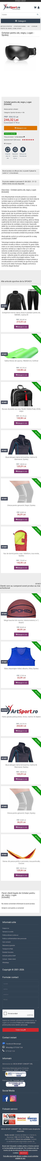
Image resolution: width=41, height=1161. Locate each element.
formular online (18, 1080)
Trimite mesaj (20, 1030)
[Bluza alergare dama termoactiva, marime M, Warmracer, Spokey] (21, 451)
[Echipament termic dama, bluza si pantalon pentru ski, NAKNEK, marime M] (21, 307)
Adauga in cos (21, 128)
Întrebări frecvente (7, 952)
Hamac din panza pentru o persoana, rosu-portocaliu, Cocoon (21, 862)
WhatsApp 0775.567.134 (14, 1047)
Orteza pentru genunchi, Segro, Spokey (21, 505)
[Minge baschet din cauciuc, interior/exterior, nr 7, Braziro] (21, 614)
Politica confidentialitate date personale (14, 938)
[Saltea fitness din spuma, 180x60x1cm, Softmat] (21, 355)
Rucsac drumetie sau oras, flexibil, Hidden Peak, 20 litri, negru (21, 410)
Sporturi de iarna (19, 26)
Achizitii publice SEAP (9, 955)
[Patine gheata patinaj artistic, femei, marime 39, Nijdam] (21, 711)
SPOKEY (15, 109)
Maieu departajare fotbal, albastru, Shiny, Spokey (21, 669)
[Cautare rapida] (37, 14)
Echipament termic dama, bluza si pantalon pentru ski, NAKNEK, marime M (21, 314)
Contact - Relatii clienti (9, 959)
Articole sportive (6, 26)
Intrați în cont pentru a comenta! (13, 908)
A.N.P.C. (16, 1070)
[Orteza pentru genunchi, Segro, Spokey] (21, 499)
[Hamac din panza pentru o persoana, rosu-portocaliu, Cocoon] (21, 855)
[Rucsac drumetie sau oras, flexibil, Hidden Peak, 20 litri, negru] (21, 403)
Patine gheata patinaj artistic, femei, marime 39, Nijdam (21, 717)
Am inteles (23, 1153)
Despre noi (5, 928)
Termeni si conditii (7, 932)
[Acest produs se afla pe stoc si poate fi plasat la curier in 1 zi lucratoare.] (24, 137)
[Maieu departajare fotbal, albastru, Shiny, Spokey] (21, 662)
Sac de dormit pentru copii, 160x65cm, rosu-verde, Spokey (21, 555)
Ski (29, 26)
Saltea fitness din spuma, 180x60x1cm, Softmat (21, 361)
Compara (8, 143)
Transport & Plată (7, 949)
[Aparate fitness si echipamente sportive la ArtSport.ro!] (12, 10)
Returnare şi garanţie (8, 945)
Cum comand (6, 942)
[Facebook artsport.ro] (5, 1101)
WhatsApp (5, 962)
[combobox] (20, 15)
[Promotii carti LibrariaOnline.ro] (13, 1101)
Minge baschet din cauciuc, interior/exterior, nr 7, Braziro (21, 621)
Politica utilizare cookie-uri (10, 935)
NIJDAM (4, 710)
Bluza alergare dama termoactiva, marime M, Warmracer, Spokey (21, 458)
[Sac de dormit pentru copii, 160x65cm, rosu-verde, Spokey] (21, 547)
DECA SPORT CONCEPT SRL (23, 1064)
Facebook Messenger (13, 1044)
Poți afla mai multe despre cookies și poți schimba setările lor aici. (20, 1157)
